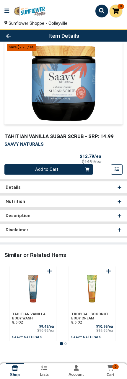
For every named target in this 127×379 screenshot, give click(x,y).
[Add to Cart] (49, 271)
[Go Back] (19, 36)
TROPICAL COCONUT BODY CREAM (90, 318)
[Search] (102, 11)
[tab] (61, 343)
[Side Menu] (6, 11)
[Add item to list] (117, 169)
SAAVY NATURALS (27, 337)
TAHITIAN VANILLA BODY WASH (28, 318)
